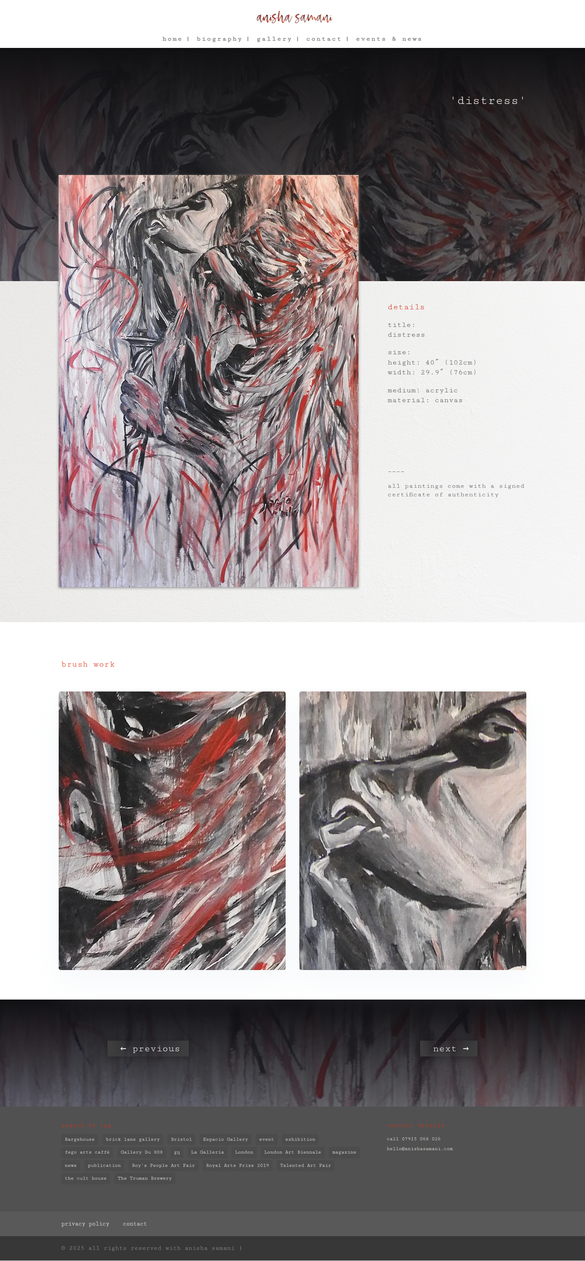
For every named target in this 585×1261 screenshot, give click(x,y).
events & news (389, 39)
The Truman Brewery (145, 1178)
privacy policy (85, 1223)
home (172, 39)
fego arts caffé (87, 1152)
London (244, 1152)
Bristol (181, 1139)
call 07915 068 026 (414, 1139)
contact (324, 39)
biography (220, 39)
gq (177, 1152)
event (266, 1139)
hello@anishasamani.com (420, 1148)
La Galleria (207, 1152)
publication (104, 1165)
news (71, 1165)
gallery (274, 39)
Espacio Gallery (225, 1139)
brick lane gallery (133, 1139)
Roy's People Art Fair (163, 1165)
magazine (344, 1152)
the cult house (86, 1178)
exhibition (300, 1139)
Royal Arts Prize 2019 (237, 1165)
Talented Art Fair (305, 1165)
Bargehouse (80, 1139)
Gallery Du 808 (142, 1152)
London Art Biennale (292, 1152)
